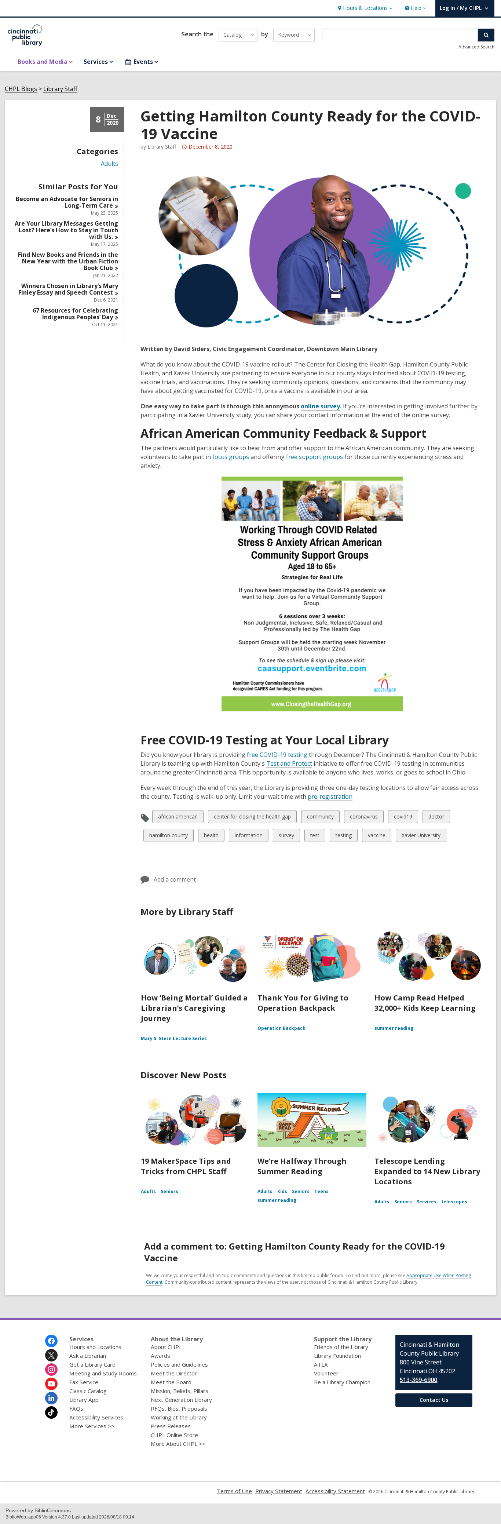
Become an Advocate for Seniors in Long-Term (67, 202)
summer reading (393, 1028)
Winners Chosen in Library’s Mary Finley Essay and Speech (68, 289)
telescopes (454, 1202)
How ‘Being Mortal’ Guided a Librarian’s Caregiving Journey (194, 1008)
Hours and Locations (95, 1346)
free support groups (315, 457)
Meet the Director (174, 1373)
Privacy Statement (278, 1491)
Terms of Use (234, 1491)
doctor (436, 818)
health (211, 836)
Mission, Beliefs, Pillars (179, 1390)
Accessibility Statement (335, 1491)
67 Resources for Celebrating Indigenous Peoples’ (75, 313)
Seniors (169, 1191)
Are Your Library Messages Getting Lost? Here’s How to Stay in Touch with (66, 230)
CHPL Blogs (21, 88)
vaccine (376, 836)
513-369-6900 (418, 1380)
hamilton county (168, 836)
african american (178, 818)
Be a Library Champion (342, 1382)
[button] (364, 8)
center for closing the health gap (252, 818)
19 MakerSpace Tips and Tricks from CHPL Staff (186, 1166)
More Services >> (91, 1426)
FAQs (76, 1408)
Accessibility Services (96, 1417)
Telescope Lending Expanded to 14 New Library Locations (427, 1171)
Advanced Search (476, 47)
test (316, 836)
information (248, 836)
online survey (320, 406)
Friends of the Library (341, 1346)
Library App (84, 1399)
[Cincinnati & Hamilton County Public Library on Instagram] (51, 1369)
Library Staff (60, 88)
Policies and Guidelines (179, 1364)
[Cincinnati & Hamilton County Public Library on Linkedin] (51, 1398)
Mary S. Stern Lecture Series (174, 1038)
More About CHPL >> (178, 1443)
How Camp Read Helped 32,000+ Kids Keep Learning (425, 1003)
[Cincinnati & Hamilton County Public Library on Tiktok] (51, 1412)
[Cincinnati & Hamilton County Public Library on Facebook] (51, 1341)
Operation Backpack (281, 1028)
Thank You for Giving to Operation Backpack (302, 1003)
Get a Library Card (92, 1364)
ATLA (321, 1364)
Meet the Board (171, 1382)
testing (343, 836)
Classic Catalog (88, 1390)
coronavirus (364, 818)
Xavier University (420, 836)
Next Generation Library (181, 1399)
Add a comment (175, 879)
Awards (160, 1355)
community (320, 818)
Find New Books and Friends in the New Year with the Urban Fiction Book (68, 261)
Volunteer (326, 1373)
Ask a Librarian (87, 1355)
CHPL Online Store (174, 1435)
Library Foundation (337, 1355)
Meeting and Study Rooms (103, 1373)
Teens (321, 1191)
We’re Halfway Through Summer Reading (302, 1166)
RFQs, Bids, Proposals (179, 1408)
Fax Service (83, 1382)
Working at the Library (179, 1417)
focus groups (230, 457)
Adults (109, 164)
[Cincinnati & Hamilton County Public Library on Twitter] (51, 1355)
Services (426, 1202)
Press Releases (171, 1426)
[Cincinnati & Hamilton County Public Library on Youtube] (51, 1384)
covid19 (403, 818)
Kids (282, 1191)
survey (286, 836)
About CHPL (166, 1346)
